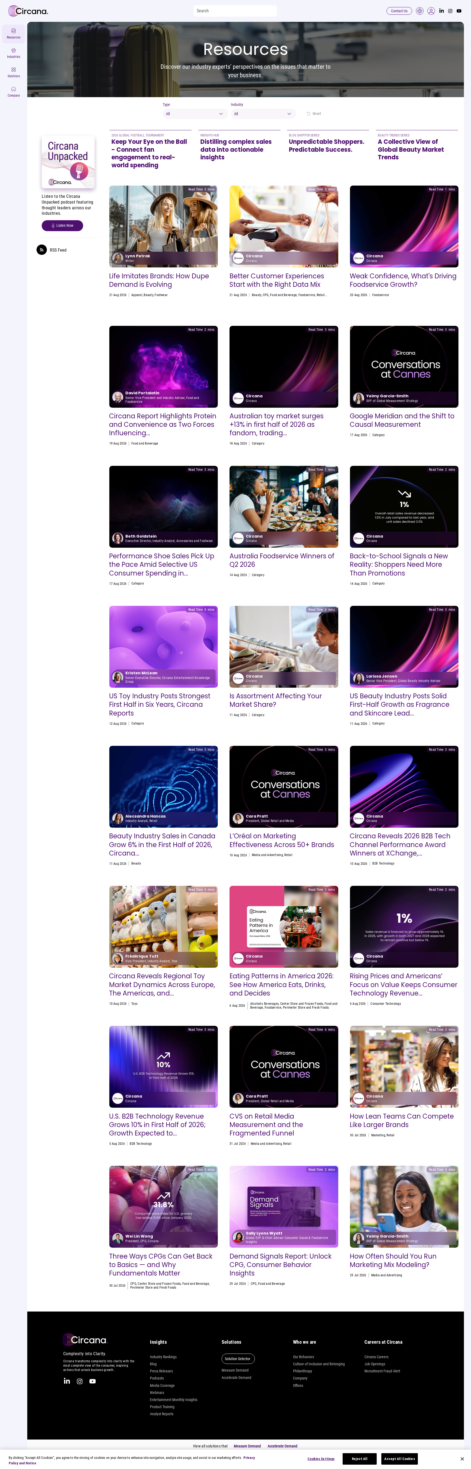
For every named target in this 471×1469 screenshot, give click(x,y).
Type (166, 104)
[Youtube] (459, 11)
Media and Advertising (387, 435)
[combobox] (195, 114)
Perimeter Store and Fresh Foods (306, 1007)
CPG (266, 295)
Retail (321, 295)
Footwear (161, 295)
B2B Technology (383, 863)
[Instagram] (450, 11)
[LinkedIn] (441, 11)
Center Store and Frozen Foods (301, 1004)
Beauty (148, 295)
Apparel (136, 295)
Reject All (359, 1459)
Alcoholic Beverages (264, 1004)
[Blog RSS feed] (42, 250)
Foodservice (306, 295)
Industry (237, 104)
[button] (431, 11)
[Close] (462, 1459)
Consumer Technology (385, 1004)
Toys (255, 443)
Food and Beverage (283, 295)
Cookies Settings (320, 1459)
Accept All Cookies (399, 1459)
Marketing (378, 1135)
